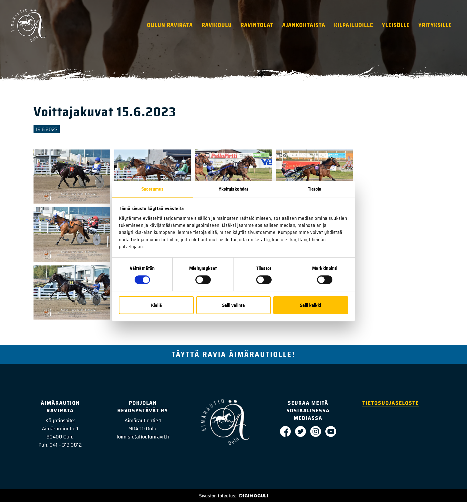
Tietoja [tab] (315, 189)
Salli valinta (233, 305)
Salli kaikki (310, 305)
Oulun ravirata (170, 25)
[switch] (203, 279)
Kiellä (156, 305)
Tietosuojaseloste (390, 402)
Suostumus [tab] (152, 189)
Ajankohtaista (303, 25)
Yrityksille (435, 25)
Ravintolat (257, 25)
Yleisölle (396, 25)
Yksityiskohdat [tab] (233, 189)
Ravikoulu (217, 25)
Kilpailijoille (353, 25)
